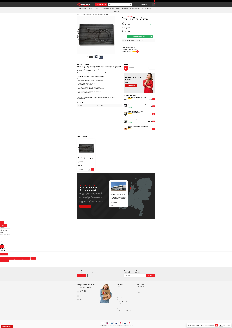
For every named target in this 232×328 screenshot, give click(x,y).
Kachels (90, 8)
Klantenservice (116, 11)
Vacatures (119, 308)
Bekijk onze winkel (93, 275)
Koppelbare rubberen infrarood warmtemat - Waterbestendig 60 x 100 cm (94, 14)
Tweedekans (117, 8)
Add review (152, 68)
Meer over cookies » (226, 325)
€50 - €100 (18, 258)
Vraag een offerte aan (6, 326)
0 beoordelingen (130, 16)
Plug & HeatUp (96, 8)
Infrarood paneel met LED (5, 234)
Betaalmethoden (120, 294)
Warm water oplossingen (134, 8)
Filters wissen (4, 261)
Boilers (1, 232)
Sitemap (118, 299)
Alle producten (140, 294)
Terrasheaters (125, 8)
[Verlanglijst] (149, 4)
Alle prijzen (4, 258)
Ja (216, 325)
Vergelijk (81, 169)
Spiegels (143, 8)
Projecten (149, 8)
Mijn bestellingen (140, 288)
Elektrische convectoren (4, 238)
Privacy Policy (119, 292)
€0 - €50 (11, 258)
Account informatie (140, 286)
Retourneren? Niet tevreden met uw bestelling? (124, 302)
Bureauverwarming (3, 230)
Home (78, 14)
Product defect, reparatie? (122, 305)
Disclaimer (119, 290)
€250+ (33, 258)
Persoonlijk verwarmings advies (123, 316)
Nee (221, 325)
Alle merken (4, 254)
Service (81, 299)
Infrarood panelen (82, 8)
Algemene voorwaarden (121, 288)
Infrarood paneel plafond (5, 236)
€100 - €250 (26, 258)
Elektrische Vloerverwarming (107, 8)
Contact (118, 306)
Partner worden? (120, 314)
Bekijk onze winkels (85, 206)
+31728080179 (82, 296)
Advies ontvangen (3, 241)
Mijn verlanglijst (140, 290)
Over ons (118, 286)
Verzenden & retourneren (122, 295)
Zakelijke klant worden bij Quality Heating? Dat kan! (125, 311)
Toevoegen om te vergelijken (127, 42)
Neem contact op (131, 85)
